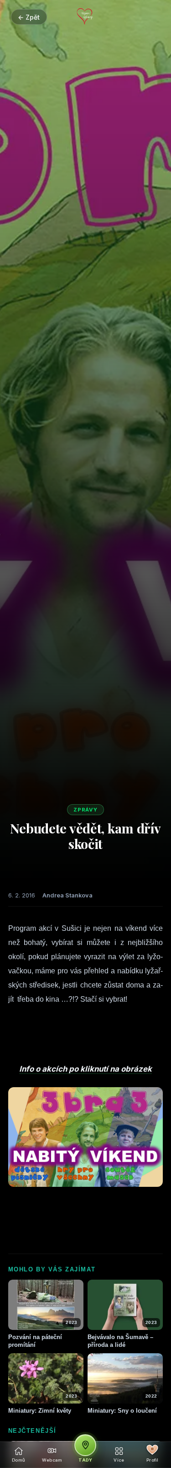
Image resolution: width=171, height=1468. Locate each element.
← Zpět (29, 17)
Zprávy (85, 809)
